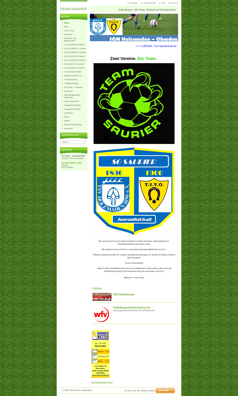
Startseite (133, 3)
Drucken (174, 3)
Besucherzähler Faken (102, 382)
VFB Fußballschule (123, 294)
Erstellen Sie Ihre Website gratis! (139, 390)
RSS (163, 3)
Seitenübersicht (149, 3)
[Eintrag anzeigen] (102, 300)
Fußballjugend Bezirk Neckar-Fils (131, 307)
